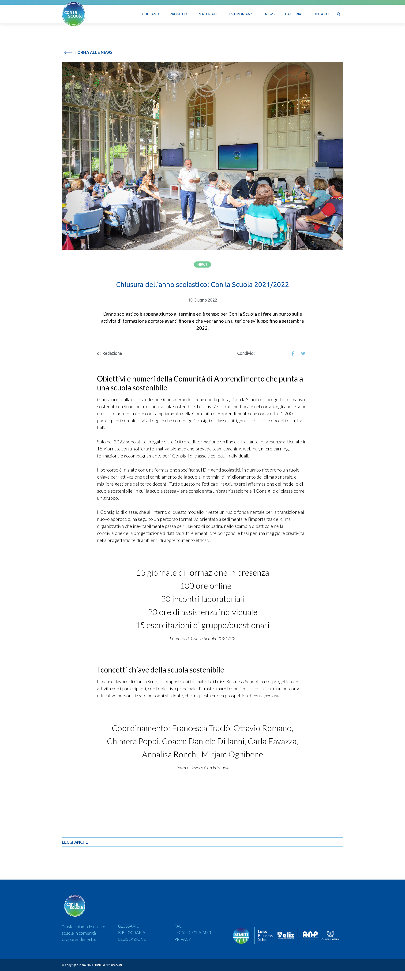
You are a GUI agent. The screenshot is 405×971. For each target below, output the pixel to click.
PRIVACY (182, 939)
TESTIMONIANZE (241, 14)
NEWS (270, 14)
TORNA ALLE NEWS (93, 52)
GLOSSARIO (128, 926)
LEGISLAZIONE (132, 939)
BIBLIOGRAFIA (131, 932)
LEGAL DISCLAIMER (192, 932)
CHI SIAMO (150, 14)
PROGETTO (178, 14)
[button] (202, 264)
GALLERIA (293, 14)
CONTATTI (320, 14)
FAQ (178, 926)
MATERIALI (208, 14)
